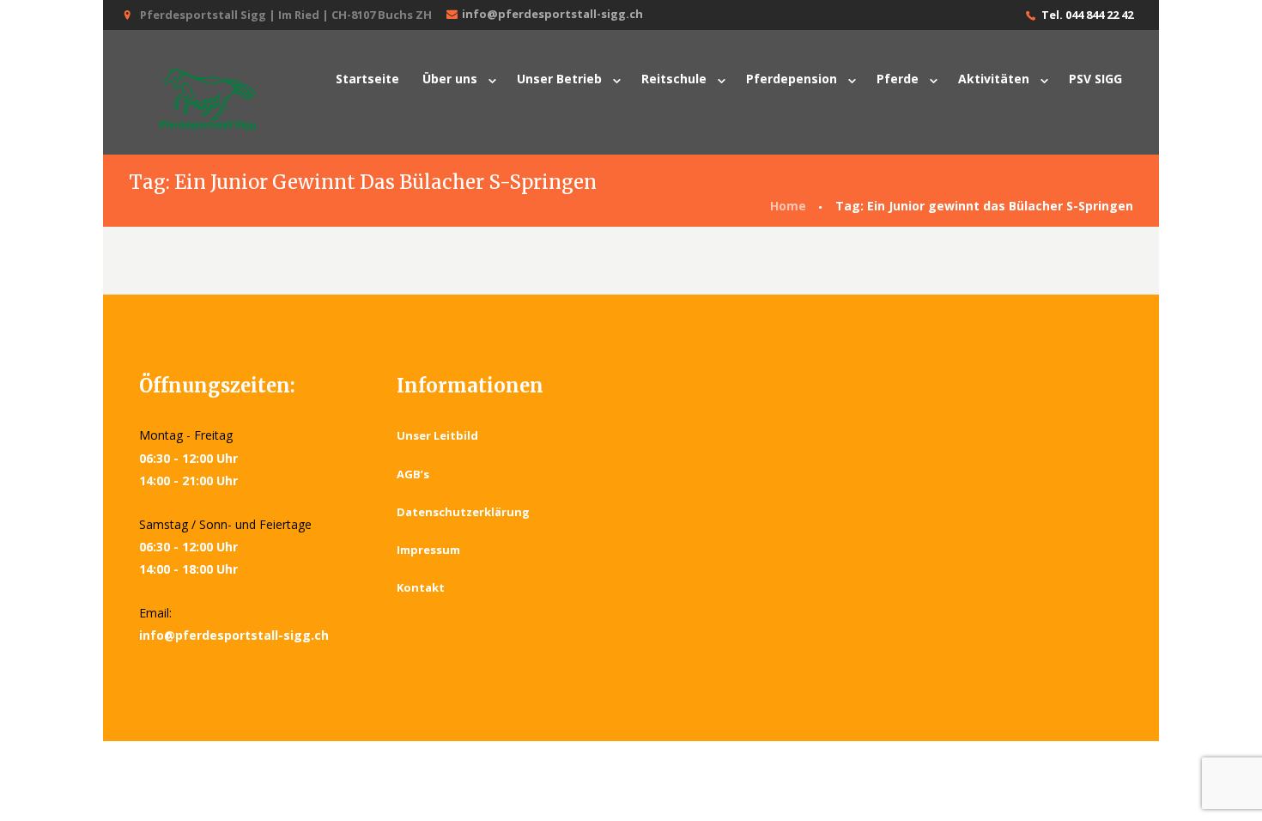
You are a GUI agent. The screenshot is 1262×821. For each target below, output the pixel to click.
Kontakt (421, 587)
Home (788, 206)
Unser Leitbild (437, 435)
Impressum (428, 549)
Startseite (367, 78)
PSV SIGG (1095, 78)
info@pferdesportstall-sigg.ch (552, 13)
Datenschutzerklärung (463, 512)
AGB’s (413, 474)
